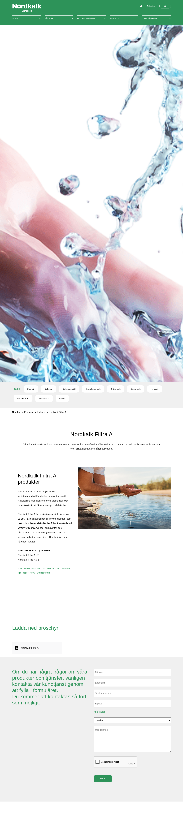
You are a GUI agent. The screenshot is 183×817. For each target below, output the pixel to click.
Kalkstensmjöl (68, 389)
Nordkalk (17, 412)
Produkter (29, 412)
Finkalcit (155, 389)
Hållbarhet (49, 18)
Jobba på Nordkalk (150, 18)
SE (165, 6)
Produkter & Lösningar (86, 18)
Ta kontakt (151, 6)
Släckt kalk (136, 389)
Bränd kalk (116, 389)
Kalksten (48, 389)
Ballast (62, 398)
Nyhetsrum (114, 18)
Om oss (15, 18)
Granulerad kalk (93, 389)
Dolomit (30, 389)
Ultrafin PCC (23, 398)
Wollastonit (44, 398)
